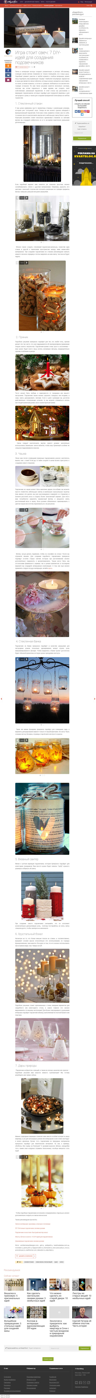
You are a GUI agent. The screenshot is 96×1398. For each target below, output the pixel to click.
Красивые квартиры (16, 5)
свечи (61, 1262)
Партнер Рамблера (81, 1387)
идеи (55, 1262)
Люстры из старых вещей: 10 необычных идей (81, 1296)
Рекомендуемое (12, 1270)
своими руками (29, 1262)
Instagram (52, 1388)
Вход (82, 2)
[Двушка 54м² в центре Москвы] (94, 699)
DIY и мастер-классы (22, 67)
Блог (21, 2)
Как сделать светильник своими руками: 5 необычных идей (36, 1297)
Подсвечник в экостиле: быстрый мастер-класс (31, 1232)
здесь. (50, 568)
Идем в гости (27, 5)
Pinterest (52, 1391)
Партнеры (7, 1382)
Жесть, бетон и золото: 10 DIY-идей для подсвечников (34, 1237)
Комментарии (48, 1359)
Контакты (7, 1385)
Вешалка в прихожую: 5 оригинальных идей (12, 1297)
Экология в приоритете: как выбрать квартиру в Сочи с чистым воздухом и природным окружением (59, 1328)
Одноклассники (54, 1385)
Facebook (52, 1377)
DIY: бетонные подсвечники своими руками (30, 1228)
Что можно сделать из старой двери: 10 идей (59, 1297)
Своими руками (49, 5)
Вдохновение (58, 5)
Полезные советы (37, 5)
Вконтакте (52, 1380)
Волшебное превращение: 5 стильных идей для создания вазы (12, 1326)
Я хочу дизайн (50, 2)
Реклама (7, 1388)
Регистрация (88, 2)
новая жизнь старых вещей (44, 1262)
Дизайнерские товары (32, 2)
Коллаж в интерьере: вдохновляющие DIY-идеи (36, 1325)
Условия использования (12, 1391)
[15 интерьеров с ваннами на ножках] (1, 699)
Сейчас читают (11, 1276)
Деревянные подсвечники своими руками (29, 1241)
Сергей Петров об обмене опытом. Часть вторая (81, 1323)
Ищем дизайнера (9, 1380)
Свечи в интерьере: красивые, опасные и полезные (32, 1224)
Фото (42, 2)
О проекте (7, 1377)
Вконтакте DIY (54, 1382)
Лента (6, 5)
